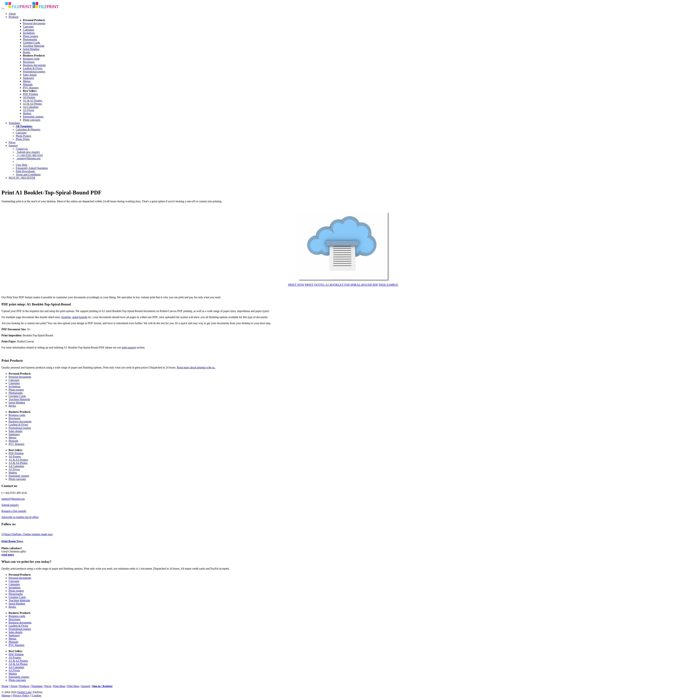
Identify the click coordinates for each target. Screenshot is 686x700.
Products (13, 16)
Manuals (28, 84)
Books (26, 52)
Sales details (30, 74)
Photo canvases (31, 119)
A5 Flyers (28, 110)
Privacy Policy (21, 695)
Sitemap (6, 695)
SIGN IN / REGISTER (22, 177)
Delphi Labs (24, 692)
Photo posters (30, 36)
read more (7, 554)
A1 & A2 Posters (32, 100)
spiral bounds (79, 317)
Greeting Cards (31, 42)
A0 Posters (29, 97)
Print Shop (73, 686)
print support (129, 347)
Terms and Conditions (28, 174)
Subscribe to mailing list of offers (20, 517)
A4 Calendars (30, 106)
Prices (12, 142)
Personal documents (34, 23)
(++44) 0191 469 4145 (29, 155)
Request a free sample (13, 511)
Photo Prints (22, 139)
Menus (27, 81)
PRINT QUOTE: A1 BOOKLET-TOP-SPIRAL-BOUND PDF (341, 284)
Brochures (28, 61)
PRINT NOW (296, 284)
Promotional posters (34, 71)
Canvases (28, 26)
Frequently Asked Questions (32, 168)
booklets (66, 317)
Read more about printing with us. (196, 367)
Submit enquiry (10, 504)
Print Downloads (25, 171)
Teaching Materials (33, 45)
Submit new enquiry (28, 152)
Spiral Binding (31, 49)
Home (4, 686)
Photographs (30, 39)
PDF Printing (30, 94)
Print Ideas (59, 686)
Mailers (27, 113)
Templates (14, 123)
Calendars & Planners (28, 129)
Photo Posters (23, 135)
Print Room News (12, 541)
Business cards (31, 58)
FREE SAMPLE (388, 284)
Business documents (34, 65)
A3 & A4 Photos (32, 103)
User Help (21, 164)
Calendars (28, 29)
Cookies (36, 695)
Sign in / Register (102, 686)
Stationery (28, 78)
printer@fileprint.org (28, 158)
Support (13, 145)
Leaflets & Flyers (32, 68)
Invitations (29, 32)
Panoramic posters (33, 116)
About (12, 13)
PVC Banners (31, 87)
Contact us (22, 148)
